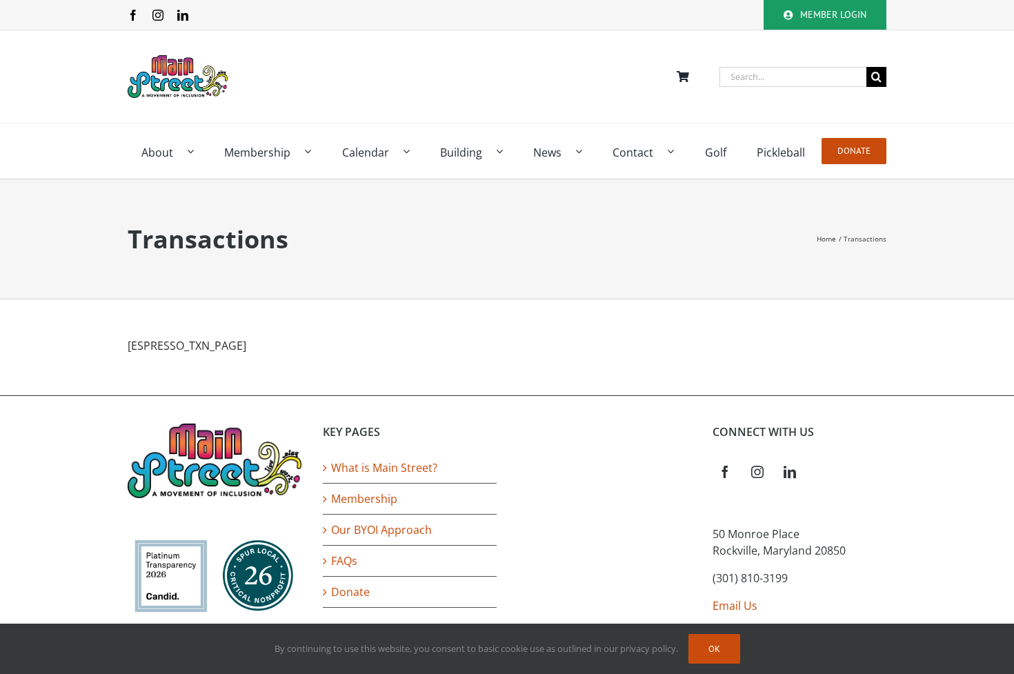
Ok (714, 649)
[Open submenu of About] (197, 151)
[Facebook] (725, 471)
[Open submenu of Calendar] (413, 151)
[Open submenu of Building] (506, 151)
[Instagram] (757, 471)
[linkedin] (182, 15)
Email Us (735, 605)
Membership (364, 498)
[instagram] (157, 15)
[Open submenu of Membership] (314, 151)
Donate (350, 591)
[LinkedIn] (789, 471)
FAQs (344, 560)
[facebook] (133, 15)
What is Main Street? (384, 467)
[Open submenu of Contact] (677, 151)
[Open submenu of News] (585, 151)
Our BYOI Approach (381, 529)
